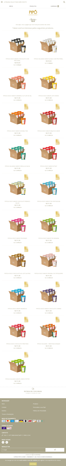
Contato (4, 407)
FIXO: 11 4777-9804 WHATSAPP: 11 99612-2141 (17, 435)
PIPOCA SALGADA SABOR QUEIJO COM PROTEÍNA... (48, 59)
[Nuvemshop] (33, 455)
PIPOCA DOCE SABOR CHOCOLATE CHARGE (48, 308)
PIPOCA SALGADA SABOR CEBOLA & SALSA (17, 166)
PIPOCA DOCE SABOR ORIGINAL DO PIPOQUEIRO (48, 273)
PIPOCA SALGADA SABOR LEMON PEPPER (17, 379)
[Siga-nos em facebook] (7, 442)
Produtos (35, 404)
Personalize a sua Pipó (39, 407)
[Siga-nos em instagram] (3, 442)
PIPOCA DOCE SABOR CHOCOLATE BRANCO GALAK (17, 202)
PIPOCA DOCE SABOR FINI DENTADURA (48, 201)
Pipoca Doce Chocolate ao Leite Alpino (17, 273)
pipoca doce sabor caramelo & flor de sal (17, 96)
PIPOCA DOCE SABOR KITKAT (48, 166)
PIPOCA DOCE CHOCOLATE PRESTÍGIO (17, 344)
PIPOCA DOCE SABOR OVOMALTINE (17, 131)
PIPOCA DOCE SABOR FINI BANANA (48, 238)
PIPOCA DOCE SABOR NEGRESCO (17, 308)
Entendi (33, 464)
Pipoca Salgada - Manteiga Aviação (48, 344)
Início (3, 404)
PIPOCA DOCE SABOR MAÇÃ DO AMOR (48, 131)
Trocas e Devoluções (8, 414)
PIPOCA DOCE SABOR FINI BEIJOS (17, 238)
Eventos (4, 411)
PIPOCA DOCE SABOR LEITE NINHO (48, 96)
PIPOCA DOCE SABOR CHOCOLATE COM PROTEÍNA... (17, 59)
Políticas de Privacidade (39, 411)
